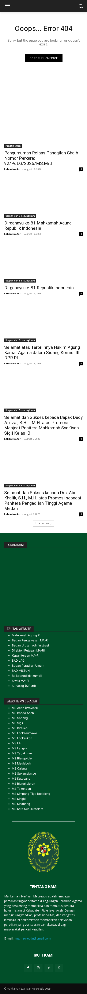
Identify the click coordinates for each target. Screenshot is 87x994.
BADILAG (18, 660)
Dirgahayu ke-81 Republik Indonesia (39, 287)
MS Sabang (20, 718)
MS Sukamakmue (24, 773)
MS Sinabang (21, 804)
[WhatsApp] (59, 968)
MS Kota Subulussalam (27, 809)
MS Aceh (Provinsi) (25, 708)
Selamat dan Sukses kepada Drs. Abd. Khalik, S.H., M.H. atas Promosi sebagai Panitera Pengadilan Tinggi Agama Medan (42, 500)
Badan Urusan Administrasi (30, 645)
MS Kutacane (21, 778)
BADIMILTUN (21, 670)
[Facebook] (28, 968)
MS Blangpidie (22, 758)
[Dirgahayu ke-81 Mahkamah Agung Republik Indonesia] (43, 198)
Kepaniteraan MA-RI (25, 655)
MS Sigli (17, 723)
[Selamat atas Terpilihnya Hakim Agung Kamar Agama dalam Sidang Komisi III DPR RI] (43, 322)
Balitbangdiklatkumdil (27, 675)
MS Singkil (19, 798)
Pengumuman (13, 145)
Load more (42, 523)
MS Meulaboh (21, 763)
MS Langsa (19, 748)
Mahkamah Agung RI (26, 635)
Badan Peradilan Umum (28, 665)
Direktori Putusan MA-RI (28, 650)
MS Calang (19, 768)
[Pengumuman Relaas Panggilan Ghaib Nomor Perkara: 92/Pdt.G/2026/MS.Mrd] (43, 128)
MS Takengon (21, 788)
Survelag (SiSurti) (24, 685)
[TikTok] (49, 968)
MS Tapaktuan (22, 753)
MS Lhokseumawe (24, 733)
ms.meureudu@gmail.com (33, 938)
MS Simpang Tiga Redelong (31, 793)
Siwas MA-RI (20, 680)
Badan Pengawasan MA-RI (30, 640)
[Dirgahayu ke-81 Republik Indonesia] (43, 263)
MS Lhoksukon (22, 738)
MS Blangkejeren (23, 783)
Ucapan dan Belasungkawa (20, 215)
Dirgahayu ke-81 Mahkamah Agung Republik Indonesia (38, 225)
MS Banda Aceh (23, 713)
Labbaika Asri (12, 169)
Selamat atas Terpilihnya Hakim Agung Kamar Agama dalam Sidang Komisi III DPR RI (42, 352)
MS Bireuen (19, 728)
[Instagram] (38, 968)
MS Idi (16, 743)
